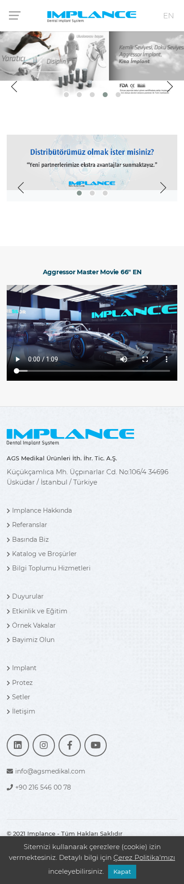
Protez (22, 683)
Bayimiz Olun (33, 640)
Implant (24, 668)
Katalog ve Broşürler (44, 554)
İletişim (23, 711)
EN (168, 15)
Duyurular (28, 596)
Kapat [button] (122, 871)
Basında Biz (30, 540)
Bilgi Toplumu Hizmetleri (51, 568)
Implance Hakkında (42, 510)
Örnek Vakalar (34, 625)
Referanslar (29, 525)
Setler (21, 697)
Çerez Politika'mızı (144, 857)
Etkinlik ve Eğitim (39, 611)
